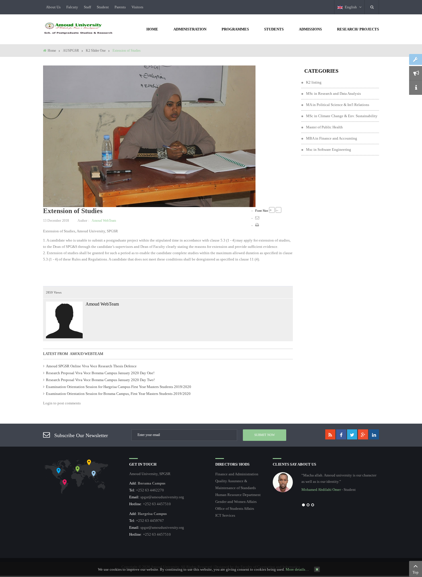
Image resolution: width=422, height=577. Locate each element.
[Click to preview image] (149, 136)
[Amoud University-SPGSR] (78, 28)
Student (103, 7)
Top (416, 572)
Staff (87, 7)
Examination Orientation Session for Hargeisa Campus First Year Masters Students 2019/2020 (118, 387)
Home (52, 51)
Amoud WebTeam (104, 220)
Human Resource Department (238, 495)
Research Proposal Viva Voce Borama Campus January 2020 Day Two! (100, 380)
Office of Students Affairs (234, 508)
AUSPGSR (71, 51)
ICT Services (225, 515)
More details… (297, 569)
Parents (120, 7)
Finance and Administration (236, 474)
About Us (53, 7)
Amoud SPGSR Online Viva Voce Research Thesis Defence (91, 366)
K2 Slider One (96, 51)
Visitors (137, 7)
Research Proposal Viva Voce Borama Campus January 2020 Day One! (100, 373)
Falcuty (72, 7)
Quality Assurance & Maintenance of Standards (235, 484)
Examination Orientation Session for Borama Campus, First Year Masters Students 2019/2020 (118, 393)
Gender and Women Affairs (236, 501)
